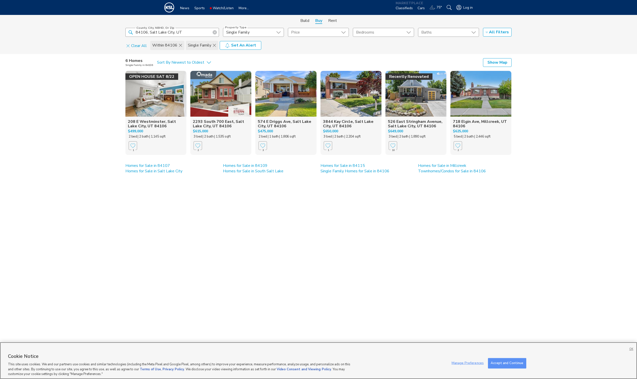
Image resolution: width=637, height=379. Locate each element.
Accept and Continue (507, 363)
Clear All (139, 45)
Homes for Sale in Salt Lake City (153, 171)
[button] (130, 32)
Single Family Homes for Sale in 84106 (354, 171)
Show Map (497, 62)
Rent (332, 20)
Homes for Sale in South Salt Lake (253, 171)
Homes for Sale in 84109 (245, 165)
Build (304, 20)
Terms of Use (150, 369)
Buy (318, 20)
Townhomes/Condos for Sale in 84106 (452, 171)
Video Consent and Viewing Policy (304, 369)
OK (631, 349)
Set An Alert (243, 45)
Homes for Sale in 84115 (342, 165)
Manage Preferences (468, 363)
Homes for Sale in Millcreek (442, 165)
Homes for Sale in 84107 (147, 165)
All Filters (499, 32)
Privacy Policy (173, 369)
